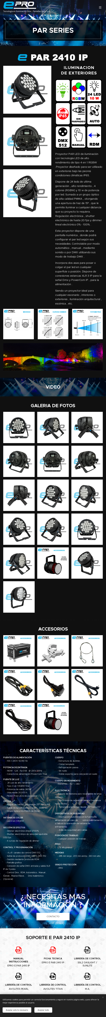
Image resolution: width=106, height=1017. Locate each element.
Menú (100, 7)
